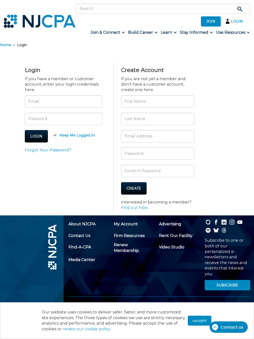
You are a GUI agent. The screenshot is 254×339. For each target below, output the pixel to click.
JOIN (210, 21)
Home (5, 45)
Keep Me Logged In (77, 135)
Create (134, 188)
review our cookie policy (86, 329)
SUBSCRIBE (227, 285)
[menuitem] (107, 32)
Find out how (134, 207)
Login (36, 136)
